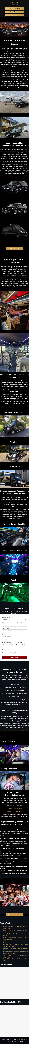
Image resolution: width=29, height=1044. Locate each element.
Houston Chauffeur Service (15, 811)
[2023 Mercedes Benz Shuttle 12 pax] (14, 310)
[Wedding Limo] (14, 780)
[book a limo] (14, 754)
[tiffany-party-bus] (14, 479)
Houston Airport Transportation (15, 805)
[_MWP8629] (14, 536)
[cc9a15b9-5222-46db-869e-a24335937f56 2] (14, 453)
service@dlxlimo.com (14, 12)
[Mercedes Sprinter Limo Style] (14, 426)
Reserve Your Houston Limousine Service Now (14, 730)
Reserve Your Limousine (14, 248)
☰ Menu (14, 14)
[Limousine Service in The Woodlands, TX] (14, 592)
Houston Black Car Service (15, 808)
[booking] (14, 637)
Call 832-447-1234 (14, 8)
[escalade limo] (14, 564)
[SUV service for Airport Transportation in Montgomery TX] (14, 127)
